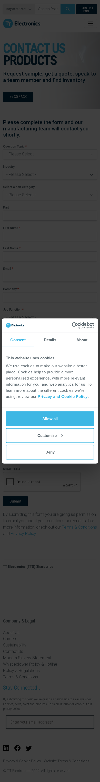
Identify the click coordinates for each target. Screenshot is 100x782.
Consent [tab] (18, 339)
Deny (50, 452)
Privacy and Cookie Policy (63, 396)
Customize (47, 435)
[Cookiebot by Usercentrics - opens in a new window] (72, 325)
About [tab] (82, 339)
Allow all (50, 419)
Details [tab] (50, 339)
